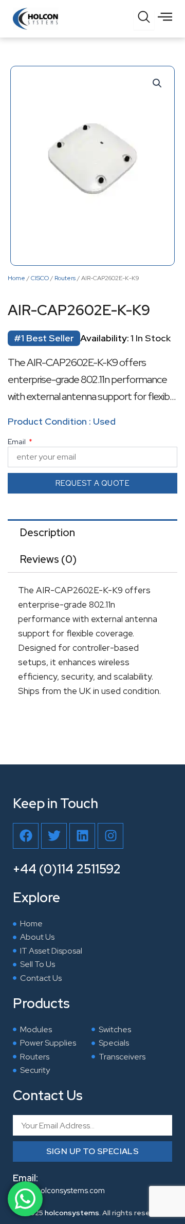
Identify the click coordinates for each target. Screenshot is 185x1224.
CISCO (40, 278)
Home (16, 278)
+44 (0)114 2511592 (67, 869)
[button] (157, 83)
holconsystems (72, 1212)
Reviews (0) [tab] (48, 559)
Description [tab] (47, 532)
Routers (65, 278)
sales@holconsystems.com (59, 1190)
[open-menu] (165, 16)
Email (17, 441)
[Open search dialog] (144, 19)
